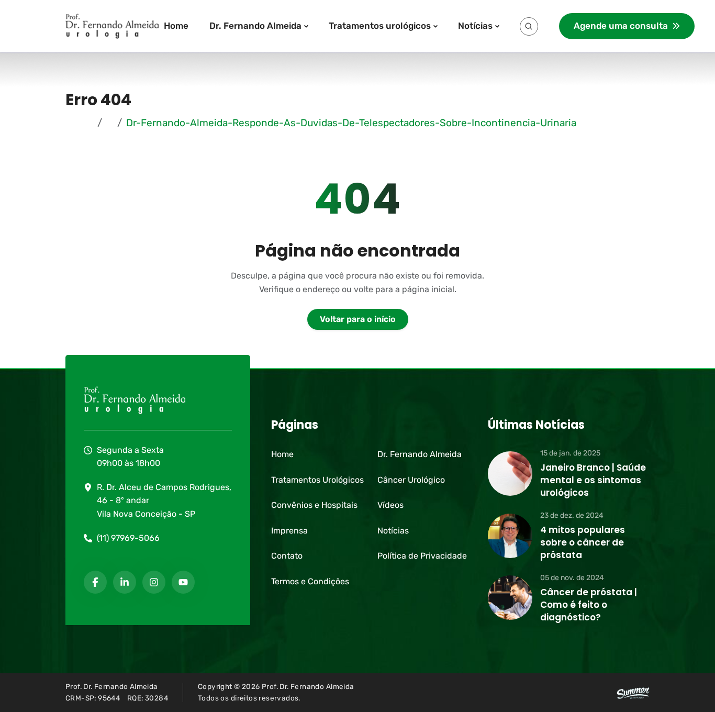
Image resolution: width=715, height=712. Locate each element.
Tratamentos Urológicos (317, 480)
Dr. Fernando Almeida (255, 25)
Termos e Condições (310, 581)
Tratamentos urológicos (380, 25)
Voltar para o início (358, 319)
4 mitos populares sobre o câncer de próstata (582, 542)
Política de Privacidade (422, 556)
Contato (287, 556)
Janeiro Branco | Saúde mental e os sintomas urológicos (593, 480)
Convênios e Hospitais (314, 505)
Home (176, 25)
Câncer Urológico (411, 480)
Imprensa (289, 531)
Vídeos (390, 505)
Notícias (475, 25)
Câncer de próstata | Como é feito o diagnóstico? (588, 605)
